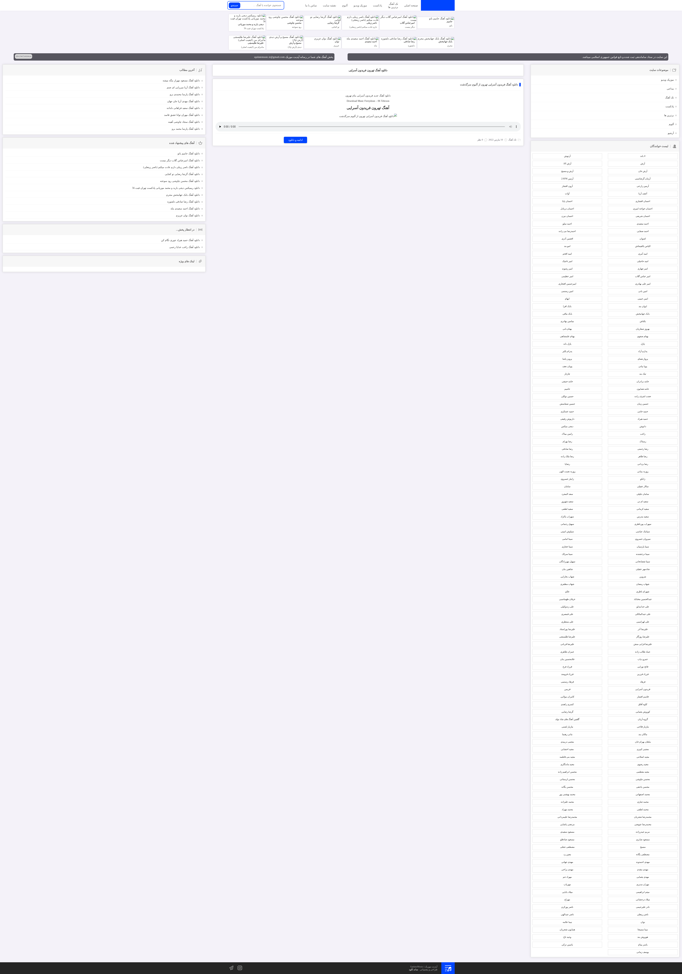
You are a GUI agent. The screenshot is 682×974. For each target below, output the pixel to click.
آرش (642, 163)
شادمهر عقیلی (643, 569)
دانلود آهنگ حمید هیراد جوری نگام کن (180, 240)
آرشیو (671, 133)
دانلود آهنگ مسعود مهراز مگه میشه (181, 80)
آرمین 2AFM (567, 178)
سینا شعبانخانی (642, 561)
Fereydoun (369, 101)
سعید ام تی (642, 501)
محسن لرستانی (567, 779)
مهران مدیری (642, 884)
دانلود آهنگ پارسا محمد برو (186, 129)
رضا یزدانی (642, 464)
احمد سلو (567, 223)
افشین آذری (567, 238)
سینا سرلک (567, 554)
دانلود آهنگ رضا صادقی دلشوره (183, 201)
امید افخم (567, 253)
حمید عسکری (567, 411)
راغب (642, 433)
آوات (567, 193)
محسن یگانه (567, 787)
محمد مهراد (567, 809)
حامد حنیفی (567, 381)
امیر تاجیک (567, 261)
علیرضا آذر (643, 629)
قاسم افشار (643, 696)
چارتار (567, 373)
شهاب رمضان (642, 584)
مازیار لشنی (567, 726)
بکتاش (643, 321)
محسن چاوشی (643, 779)
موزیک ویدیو (360, 5)
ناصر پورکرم (567, 907)
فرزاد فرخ (567, 666)
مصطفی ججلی (567, 847)
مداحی (670, 88)
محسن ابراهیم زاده (567, 771)
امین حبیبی (643, 298)
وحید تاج (567, 937)
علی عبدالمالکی (643, 614)
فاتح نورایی (642, 666)
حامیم (567, 389)
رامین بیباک (567, 433)
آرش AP (567, 163)
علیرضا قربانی (567, 644)
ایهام (567, 298)
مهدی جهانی (567, 862)
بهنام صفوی (642, 336)
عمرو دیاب (643, 659)
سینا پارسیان (643, 546)
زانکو (642, 479)
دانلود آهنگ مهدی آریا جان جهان (183, 101)
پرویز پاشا (567, 359)
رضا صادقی (567, 449)
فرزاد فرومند (567, 674)
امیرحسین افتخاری (567, 283)
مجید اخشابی (567, 749)
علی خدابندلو (643, 606)
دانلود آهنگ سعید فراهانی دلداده (183, 108)
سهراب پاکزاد (567, 516)
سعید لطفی (567, 509)
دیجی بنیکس (567, 426)
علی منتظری (567, 621)
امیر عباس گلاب (642, 276)
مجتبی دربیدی (567, 741)
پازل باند (567, 343)
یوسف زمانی (643, 952)
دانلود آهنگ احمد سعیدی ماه (185, 208)
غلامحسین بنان (567, 659)
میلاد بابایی (567, 892)
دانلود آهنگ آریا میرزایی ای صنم (183, 87)
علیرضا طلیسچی (567, 636)
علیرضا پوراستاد (567, 629)
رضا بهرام (567, 441)
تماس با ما (311, 5)
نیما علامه (567, 922)
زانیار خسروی (567, 479)
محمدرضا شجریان (642, 817)
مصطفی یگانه (642, 854)
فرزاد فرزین (643, 674)
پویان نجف (567, 366)
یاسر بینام (643, 944)
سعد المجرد (567, 494)
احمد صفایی (643, 231)
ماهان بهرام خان (643, 741)
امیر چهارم (643, 268)
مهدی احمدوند (643, 862)
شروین (642, 576)
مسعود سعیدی (567, 831)
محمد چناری (643, 801)
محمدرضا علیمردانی (567, 817)
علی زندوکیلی (567, 606)
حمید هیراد (643, 419)
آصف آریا (642, 193)
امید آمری (643, 253)
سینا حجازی (567, 546)
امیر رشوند (567, 268)
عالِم (567, 591)
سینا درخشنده (642, 554)
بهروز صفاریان (643, 329)
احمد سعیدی (643, 223)
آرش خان (642, 171)
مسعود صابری (643, 839)
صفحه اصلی (411, 5)
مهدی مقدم (642, 869)
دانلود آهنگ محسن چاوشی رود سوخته (180, 181)
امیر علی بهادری (643, 283)
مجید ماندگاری (567, 764)
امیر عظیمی (567, 276)
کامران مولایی (567, 696)
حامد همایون (643, 389)
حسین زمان (642, 403)
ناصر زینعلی (642, 914)
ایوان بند (643, 306)
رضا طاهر (642, 456)
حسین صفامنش (567, 403)
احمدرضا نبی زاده (567, 231)
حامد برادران (643, 381)
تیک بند (642, 373)
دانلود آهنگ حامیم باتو (189, 153)
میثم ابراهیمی (642, 892)
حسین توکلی (567, 396)
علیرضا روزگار (642, 636)
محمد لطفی (643, 809)
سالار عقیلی (643, 486)
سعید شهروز (567, 501)
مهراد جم (567, 877)
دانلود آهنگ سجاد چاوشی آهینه (184, 122)
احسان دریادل (567, 208)
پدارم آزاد (642, 351)
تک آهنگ (393, 3)
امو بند (567, 246)
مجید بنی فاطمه (567, 757)
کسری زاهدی (567, 704)
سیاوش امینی (567, 531)
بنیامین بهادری (567, 321)
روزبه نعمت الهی (567, 471)
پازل (643, 343)
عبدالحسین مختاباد (643, 599)
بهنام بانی (567, 329)
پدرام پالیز (567, 351)
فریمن (567, 689)
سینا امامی (567, 539)
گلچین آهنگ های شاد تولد (567, 719)
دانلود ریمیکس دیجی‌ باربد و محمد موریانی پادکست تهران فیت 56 (166, 188)
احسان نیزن (567, 216)
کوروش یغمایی (643, 711)
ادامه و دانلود (295, 140)
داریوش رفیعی (567, 419)
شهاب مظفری (567, 584)
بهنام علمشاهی (567, 336)
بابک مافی (567, 313)
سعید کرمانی (643, 509)
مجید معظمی (642, 771)
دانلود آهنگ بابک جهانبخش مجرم (183, 195)
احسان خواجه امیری (643, 208)
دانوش (643, 426)
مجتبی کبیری (643, 749)
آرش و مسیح (567, 171)
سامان (567, 486)
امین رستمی (567, 291)
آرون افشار (567, 186)
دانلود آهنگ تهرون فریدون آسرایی (368, 70)
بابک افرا (567, 306)
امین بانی (642, 291)
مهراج (567, 899)
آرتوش (567, 156)
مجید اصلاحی (643, 757)
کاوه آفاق (642, 704)
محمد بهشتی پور (567, 794)
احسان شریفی (643, 216)
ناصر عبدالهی (567, 914)
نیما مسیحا (643, 929)
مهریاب (567, 884)
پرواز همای (643, 359)
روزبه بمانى (642, 471)
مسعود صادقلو (567, 839)
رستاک (643, 441)
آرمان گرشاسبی (643, 178)
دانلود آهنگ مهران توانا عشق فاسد (182, 115)
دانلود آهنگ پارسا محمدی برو (185, 94)
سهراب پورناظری (642, 524)
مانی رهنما (567, 734)
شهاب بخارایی (567, 576)
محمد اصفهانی (643, 794)
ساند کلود (413, 969)
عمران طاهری (567, 651)
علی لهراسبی (642, 621)
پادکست (377, 5)
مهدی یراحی (567, 869)
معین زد (567, 854)
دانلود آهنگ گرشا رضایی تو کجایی (182, 174)
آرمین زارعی (643, 186)
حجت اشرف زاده (643, 396)
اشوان (643, 238)
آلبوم (345, 5)
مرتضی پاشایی (567, 824)
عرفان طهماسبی (567, 599)
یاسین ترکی (567, 944)
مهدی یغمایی (643, 877)
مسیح (643, 847)
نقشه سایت (329, 5)
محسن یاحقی (642, 787)
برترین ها (393, 7)
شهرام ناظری (642, 591)
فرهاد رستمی (567, 681)
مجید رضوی (642, 764)
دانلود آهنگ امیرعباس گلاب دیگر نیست (180, 160)
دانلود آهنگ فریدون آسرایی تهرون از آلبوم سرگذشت (489, 84)
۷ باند (642, 156)
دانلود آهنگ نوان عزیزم (188, 215)
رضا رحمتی (642, 449)
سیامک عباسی (643, 531)
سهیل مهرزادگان (567, 561)
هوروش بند (642, 937)
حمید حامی (642, 411)
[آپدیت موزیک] (438, 5)
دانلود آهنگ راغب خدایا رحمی (184, 247)
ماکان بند (642, 734)
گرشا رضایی (567, 711)
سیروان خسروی (643, 539)
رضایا (567, 464)
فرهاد (642, 681)
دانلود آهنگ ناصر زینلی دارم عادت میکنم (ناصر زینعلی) (171, 167)
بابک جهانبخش (643, 313)
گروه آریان (643, 719)
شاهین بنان (567, 569)
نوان (643, 922)
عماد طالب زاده (642, 651)
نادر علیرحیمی (643, 907)
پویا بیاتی (642, 366)
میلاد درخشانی (643, 899)
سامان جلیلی (643, 494)
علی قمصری (567, 614)
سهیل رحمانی (567, 524)
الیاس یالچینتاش (643, 246)
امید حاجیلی (642, 261)
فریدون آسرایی (365, 95)
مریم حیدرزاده (643, 831)
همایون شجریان (567, 929)
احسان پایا (567, 201)
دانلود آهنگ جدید (382, 95)
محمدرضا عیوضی (642, 824)
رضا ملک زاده (567, 456)
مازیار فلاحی (643, 726)
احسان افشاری (642, 201)
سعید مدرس (643, 516)
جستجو (234, 5)
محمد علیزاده (567, 801)
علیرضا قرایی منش (643, 644)
